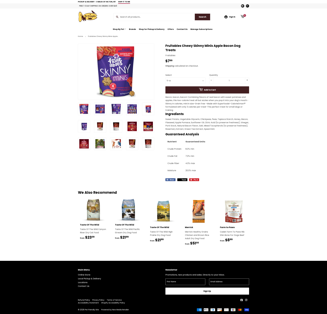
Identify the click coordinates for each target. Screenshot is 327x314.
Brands (132, 29)
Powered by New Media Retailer (115, 309)
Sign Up (207, 291)
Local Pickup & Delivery (89, 278)
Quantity (213, 75)
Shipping (169, 65)
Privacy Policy (98, 300)
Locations (82, 282)
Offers (170, 29)
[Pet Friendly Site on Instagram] (246, 300)
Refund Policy (84, 300)
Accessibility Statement (88, 303)
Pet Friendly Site (92, 309)
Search (204, 17)
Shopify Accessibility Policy (113, 303)
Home (80, 36)
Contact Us (182, 29)
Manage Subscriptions (201, 29)
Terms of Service (114, 300)
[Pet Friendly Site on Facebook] (242, 300)
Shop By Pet (119, 29)
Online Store (84, 274)
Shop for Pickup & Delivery (152, 29)
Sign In (232, 17)
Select (168, 75)
